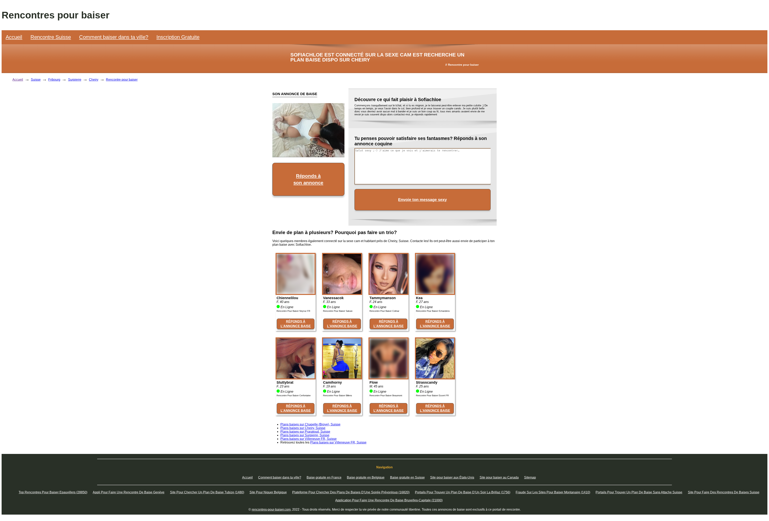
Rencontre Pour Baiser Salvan (337, 311)
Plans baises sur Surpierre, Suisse (304, 435)
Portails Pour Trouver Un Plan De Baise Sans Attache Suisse (639, 492)
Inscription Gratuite (177, 37)
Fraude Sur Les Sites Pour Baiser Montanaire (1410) (553, 492)
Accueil (14, 37)
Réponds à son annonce (308, 179)
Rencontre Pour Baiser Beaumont (385, 395)
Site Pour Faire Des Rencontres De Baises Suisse (723, 492)
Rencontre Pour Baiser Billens (337, 395)
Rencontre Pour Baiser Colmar (384, 311)
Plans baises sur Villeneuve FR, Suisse (308, 439)
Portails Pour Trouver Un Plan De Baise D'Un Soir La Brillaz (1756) (462, 492)
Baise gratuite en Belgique (365, 477)
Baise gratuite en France (324, 477)
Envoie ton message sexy (422, 199)
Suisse (36, 79)
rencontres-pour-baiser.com (271, 509)
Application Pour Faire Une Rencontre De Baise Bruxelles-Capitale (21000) (389, 500)
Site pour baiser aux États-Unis (452, 477)
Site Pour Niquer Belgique (268, 492)
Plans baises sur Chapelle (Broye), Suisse (310, 424)
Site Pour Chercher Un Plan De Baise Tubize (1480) (207, 492)
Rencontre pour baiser (122, 79)
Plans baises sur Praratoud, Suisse (305, 431)
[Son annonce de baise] (296, 293)
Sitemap (530, 477)
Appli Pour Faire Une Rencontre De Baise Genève (128, 492)
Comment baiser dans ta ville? (113, 37)
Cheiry (93, 79)
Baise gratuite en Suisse (407, 477)
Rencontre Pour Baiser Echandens (433, 311)
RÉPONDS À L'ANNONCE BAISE (296, 324)
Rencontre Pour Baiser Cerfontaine (294, 395)
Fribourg (54, 79)
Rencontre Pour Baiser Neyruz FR (293, 311)
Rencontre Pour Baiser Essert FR (432, 395)
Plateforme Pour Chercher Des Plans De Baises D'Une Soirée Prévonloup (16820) (351, 492)
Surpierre (74, 79)
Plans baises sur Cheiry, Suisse (302, 428)
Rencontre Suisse (50, 37)
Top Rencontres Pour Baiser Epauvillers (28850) (53, 492)
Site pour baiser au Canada (499, 477)
